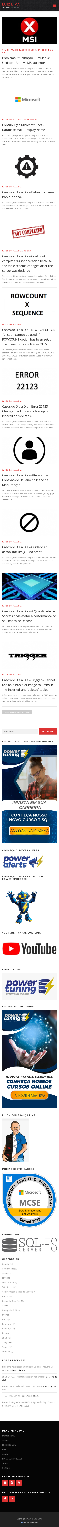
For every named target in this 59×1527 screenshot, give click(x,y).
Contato (6, 1467)
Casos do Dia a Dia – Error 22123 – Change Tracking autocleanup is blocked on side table (26, 411)
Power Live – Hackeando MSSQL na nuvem (22, 1386)
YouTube (6, 1351)
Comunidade (30, 120)
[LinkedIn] (12, 1499)
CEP (4, 1305)
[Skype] (12, 1483)
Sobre (5, 1463)
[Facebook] (5, 1499)
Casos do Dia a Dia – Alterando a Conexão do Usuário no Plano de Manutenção (25, 480)
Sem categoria (9, 1282)
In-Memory (7, 1324)
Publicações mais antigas (17, 712)
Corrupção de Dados (11, 1310)
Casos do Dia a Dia (12, 120)
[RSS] (19, 1483)
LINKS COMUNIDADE (12, 1458)
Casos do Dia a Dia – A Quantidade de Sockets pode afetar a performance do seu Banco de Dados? (29, 616)
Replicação (7, 1328)
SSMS (4, 1337)
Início (4, 1449)
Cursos (5, 1273)
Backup (5, 1296)
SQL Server (7, 1287)
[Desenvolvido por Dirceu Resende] (29, 1523)
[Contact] (5, 1483)
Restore (5, 1333)
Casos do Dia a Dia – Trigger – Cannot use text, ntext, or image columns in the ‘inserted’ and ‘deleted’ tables (28, 685)
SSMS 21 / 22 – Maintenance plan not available (24, 1376)
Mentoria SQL (8, 1435)
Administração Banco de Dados (19, 50)
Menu (54, 5)
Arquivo (5, 1454)
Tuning (28, 251)
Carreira (5, 1264)
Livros (5, 1277)
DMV (4, 1314)
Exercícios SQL (9, 1444)
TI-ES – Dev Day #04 (11, 1395)
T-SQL (5, 1342)
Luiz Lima (11, 4)
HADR (5, 1319)
